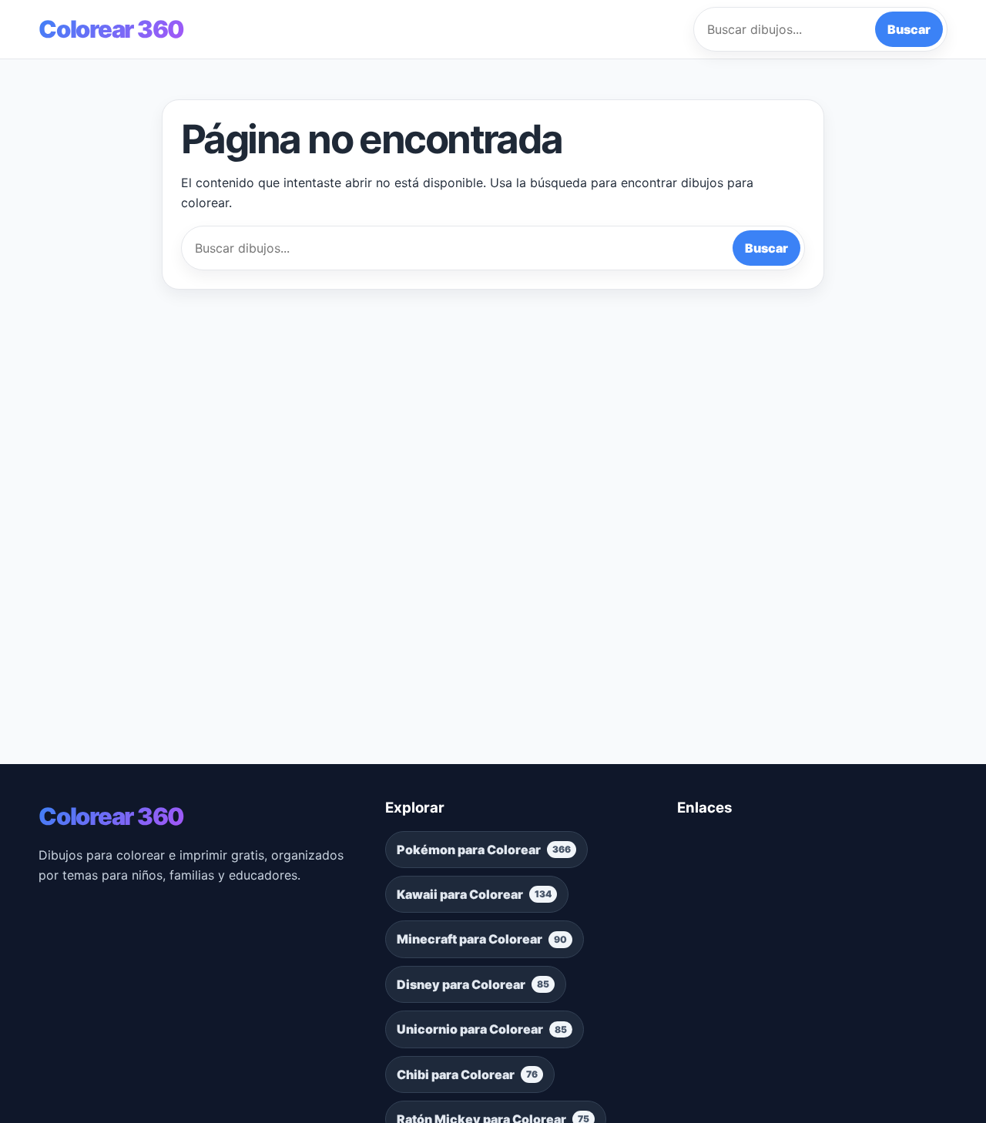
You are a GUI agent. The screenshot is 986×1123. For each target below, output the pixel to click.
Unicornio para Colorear (482, 1029)
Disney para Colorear (473, 984)
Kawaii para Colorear (474, 894)
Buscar (909, 29)
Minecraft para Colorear (482, 939)
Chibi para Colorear (467, 1074)
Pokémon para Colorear (484, 849)
